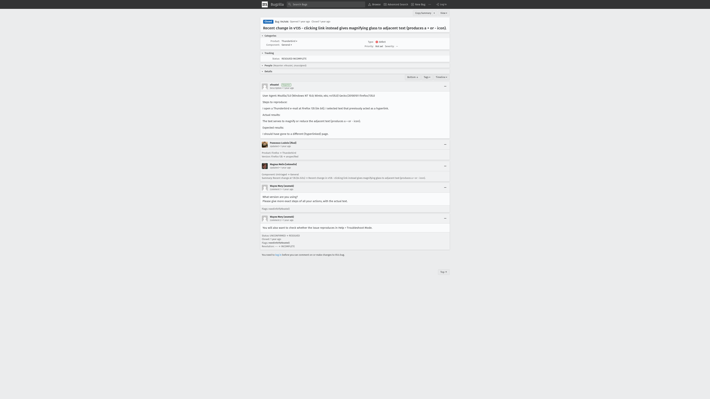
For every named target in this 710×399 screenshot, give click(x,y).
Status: (276, 58)
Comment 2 (275, 220)
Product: (275, 41)
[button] (441, 4)
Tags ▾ (427, 77)
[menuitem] (374, 4)
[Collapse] (445, 86)
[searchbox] (326, 4)
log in (278, 254)
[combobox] (326, 4)
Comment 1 (275, 189)
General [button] (287, 44)
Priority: (369, 46)
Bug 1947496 (281, 21)
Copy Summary (423, 13)
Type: (370, 41)
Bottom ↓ (412, 77)
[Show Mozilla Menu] (265, 4)
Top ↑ (443, 272)
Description (276, 88)
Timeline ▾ (441, 77)
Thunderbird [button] (289, 41)
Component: (273, 44)
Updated (274, 146)
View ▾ (443, 13)
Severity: (389, 46)
